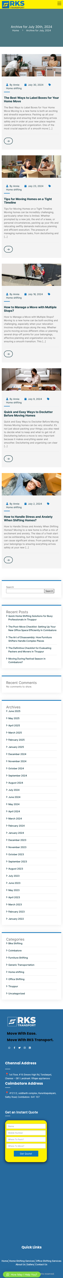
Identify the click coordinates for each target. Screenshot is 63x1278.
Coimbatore (15, 950)
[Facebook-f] (14, 1048)
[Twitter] (19, 1048)
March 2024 (15, 818)
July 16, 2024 (35, 294)
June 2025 (14, 711)
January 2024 (16, 832)
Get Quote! (26, 1153)
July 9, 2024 (34, 399)
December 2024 (17, 754)
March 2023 (15, 904)
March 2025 (15, 732)
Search (10, 587)
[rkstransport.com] (13, 4)
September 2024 (17, 775)
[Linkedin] (30, 1048)
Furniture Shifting (18, 957)
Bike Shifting (15, 943)
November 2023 (17, 847)
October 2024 (16, 768)
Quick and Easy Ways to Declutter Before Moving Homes (28, 413)
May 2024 (13, 804)
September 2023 (17, 861)
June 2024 (14, 797)
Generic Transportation (21, 964)
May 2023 (13, 890)
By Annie (14, 84)
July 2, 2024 (34, 503)
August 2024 (15, 782)
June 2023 (14, 883)
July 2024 (13, 789)
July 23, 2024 (35, 186)
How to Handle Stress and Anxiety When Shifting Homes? (28, 518)
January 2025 (16, 746)
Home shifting (14, 88)
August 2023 (15, 868)
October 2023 (16, 854)
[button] (22, 1274)
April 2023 (14, 897)
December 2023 (17, 840)
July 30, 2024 (35, 84)
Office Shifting (16, 979)
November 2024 (17, 761)
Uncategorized (16, 993)
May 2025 (13, 718)
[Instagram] (24, 1048)
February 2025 (16, 739)
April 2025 (14, 725)
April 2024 (14, 811)
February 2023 (16, 911)
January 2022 (16, 918)
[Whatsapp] (9, 1048)
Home (16, 30)
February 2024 (16, 825)
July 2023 (13, 875)
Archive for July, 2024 (38, 30)
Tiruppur (13, 986)
